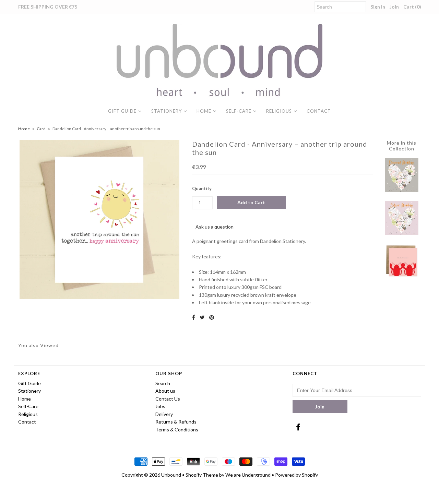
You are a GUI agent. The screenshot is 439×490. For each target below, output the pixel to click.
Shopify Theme (202, 475)
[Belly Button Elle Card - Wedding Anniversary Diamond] (401, 190)
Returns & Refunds (176, 422)
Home (204, 111)
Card (41, 128)
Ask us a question (214, 227)
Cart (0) (412, 7)
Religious (279, 111)
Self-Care (238, 111)
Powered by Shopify (296, 475)
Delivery (164, 414)
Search (162, 383)
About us (165, 391)
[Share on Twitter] (202, 317)
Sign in (377, 7)
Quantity (202, 188)
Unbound (171, 475)
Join (394, 7)
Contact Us (167, 399)
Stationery (166, 111)
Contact (319, 111)
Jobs (160, 406)
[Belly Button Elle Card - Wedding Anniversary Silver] (401, 233)
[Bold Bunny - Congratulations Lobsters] (401, 276)
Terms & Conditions (176, 429)
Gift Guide (122, 111)
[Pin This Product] (211, 317)
